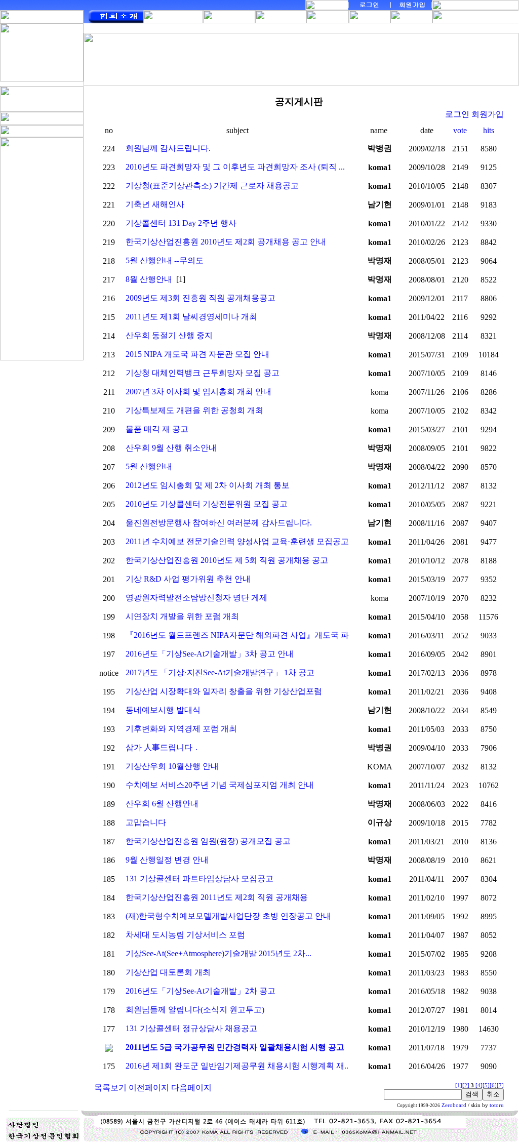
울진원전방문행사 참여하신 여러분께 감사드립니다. (219, 522)
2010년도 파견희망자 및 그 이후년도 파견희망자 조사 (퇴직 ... (235, 166)
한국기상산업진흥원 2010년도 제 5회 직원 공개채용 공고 (227, 560)
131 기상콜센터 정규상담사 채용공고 (191, 1028)
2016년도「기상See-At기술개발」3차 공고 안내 (210, 653)
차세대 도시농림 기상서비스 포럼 (185, 934)
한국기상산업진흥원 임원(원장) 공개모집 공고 (208, 841)
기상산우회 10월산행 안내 (172, 766)
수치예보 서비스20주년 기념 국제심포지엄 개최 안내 (220, 785)
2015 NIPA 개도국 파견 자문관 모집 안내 (197, 354)
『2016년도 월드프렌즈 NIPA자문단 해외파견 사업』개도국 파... (240, 635)
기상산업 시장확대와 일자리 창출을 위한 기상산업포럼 (224, 691)
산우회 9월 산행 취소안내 (171, 447)
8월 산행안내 (149, 279)
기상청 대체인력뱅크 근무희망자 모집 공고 (203, 373)
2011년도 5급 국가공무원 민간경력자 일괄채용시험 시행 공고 (235, 1047)
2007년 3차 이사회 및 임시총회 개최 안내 (198, 391)
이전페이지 (149, 1087)
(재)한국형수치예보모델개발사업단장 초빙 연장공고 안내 (228, 916)
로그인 (457, 114)
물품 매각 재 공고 (157, 429)
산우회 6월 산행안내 (162, 803)
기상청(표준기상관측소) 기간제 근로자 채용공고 (212, 185)
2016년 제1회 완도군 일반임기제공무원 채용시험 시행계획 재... (238, 1065)
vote (460, 130)
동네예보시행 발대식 (163, 710)
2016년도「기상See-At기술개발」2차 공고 (200, 991)
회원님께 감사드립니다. (168, 148)
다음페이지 (191, 1087)
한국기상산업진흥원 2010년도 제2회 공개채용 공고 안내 (226, 241)
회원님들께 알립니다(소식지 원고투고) (195, 1009)
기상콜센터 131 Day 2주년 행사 (181, 223)
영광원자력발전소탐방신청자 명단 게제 (196, 597)
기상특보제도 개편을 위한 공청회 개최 (194, 410)
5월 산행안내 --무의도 (165, 260)
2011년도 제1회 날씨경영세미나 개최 (191, 316)
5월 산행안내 (149, 466)
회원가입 (487, 114)
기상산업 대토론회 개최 (168, 972)
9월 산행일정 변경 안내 (167, 859)
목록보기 (110, 1087)
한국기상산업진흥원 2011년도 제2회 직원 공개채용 (217, 897)
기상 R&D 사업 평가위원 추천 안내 (188, 579)
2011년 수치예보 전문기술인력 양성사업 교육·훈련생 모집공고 (237, 541)
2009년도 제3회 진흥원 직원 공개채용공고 (200, 298)
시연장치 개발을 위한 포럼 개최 (182, 616)
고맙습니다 (146, 822)
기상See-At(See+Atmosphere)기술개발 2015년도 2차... (218, 953)
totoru (497, 1105)
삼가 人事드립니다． (163, 747)
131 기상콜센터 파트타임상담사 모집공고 (199, 878)
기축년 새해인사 (155, 204)
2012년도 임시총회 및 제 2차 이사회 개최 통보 (208, 485)
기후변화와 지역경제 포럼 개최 (181, 728)
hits (488, 130)
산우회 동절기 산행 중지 (169, 335)
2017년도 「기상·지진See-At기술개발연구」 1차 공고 (220, 672)
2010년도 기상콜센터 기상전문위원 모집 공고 (207, 504)
